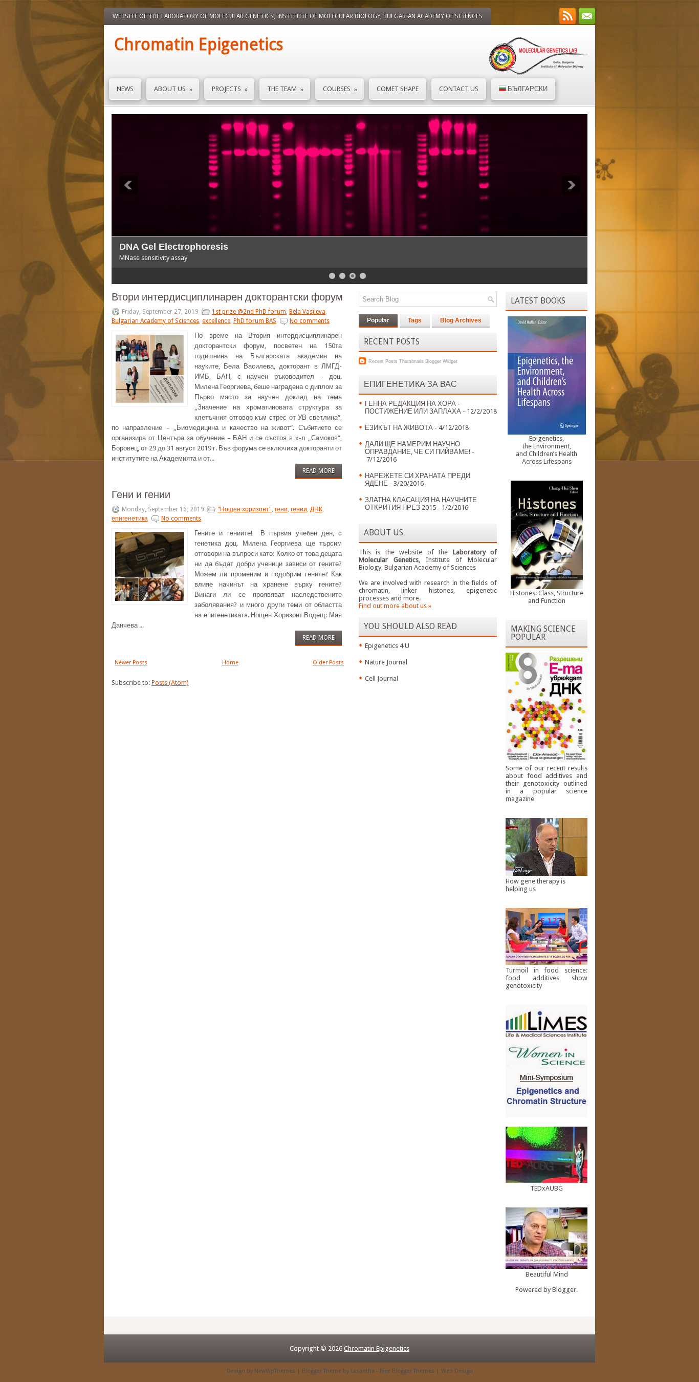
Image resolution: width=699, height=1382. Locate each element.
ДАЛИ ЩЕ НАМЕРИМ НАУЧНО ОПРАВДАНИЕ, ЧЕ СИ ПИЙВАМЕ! (417, 448)
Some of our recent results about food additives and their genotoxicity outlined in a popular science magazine (546, 783)
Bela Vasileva (307, 311)
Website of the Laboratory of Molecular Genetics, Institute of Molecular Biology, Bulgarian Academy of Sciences (298, 16)
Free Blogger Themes (407, 1371)
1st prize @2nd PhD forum (249, 311)
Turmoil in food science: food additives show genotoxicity (546, 977)
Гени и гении (141, 494)
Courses (340, 89)
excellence (216, 321)
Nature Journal (386, 662)
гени (281, 509)
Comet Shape (398, 89)
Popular (378, 320)
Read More (318, 470)
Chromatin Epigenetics (198, 44)
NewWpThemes (274, 1371)
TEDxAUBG (546, 1188)
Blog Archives (461, 320)
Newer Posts (131, 662)
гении (299, 509)
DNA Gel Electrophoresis (173, 247)
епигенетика (130, 518)
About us (173, 89)
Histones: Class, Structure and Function (546, 596)
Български (527, 89)
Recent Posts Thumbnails (396, 361)
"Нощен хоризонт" (244, 509)
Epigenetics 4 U (387, 646)
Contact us (458, 89)
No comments (310, 321)
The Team (285, 89)
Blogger (564, 1289)
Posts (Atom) (170, 682)
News (125, 89)
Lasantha (363, 1371)
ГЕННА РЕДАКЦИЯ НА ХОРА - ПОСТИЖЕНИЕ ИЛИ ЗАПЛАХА (413, 407)
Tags (415, 320)
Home (230, 662)
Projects (230, 89)
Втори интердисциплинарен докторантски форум (227, 297)
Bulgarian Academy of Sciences (155, 321)
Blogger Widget (441, 361)
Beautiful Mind (547, 1274)
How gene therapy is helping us (535, 885)
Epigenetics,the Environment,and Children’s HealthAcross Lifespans (546, 450)
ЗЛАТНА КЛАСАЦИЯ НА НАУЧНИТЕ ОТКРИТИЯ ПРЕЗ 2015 (421, 503)
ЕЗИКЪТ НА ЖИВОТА (399, 427)
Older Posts (328, 662)
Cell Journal (381, 678)
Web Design (457, 1371)
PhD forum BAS (254, 321)
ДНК (316, 509)
